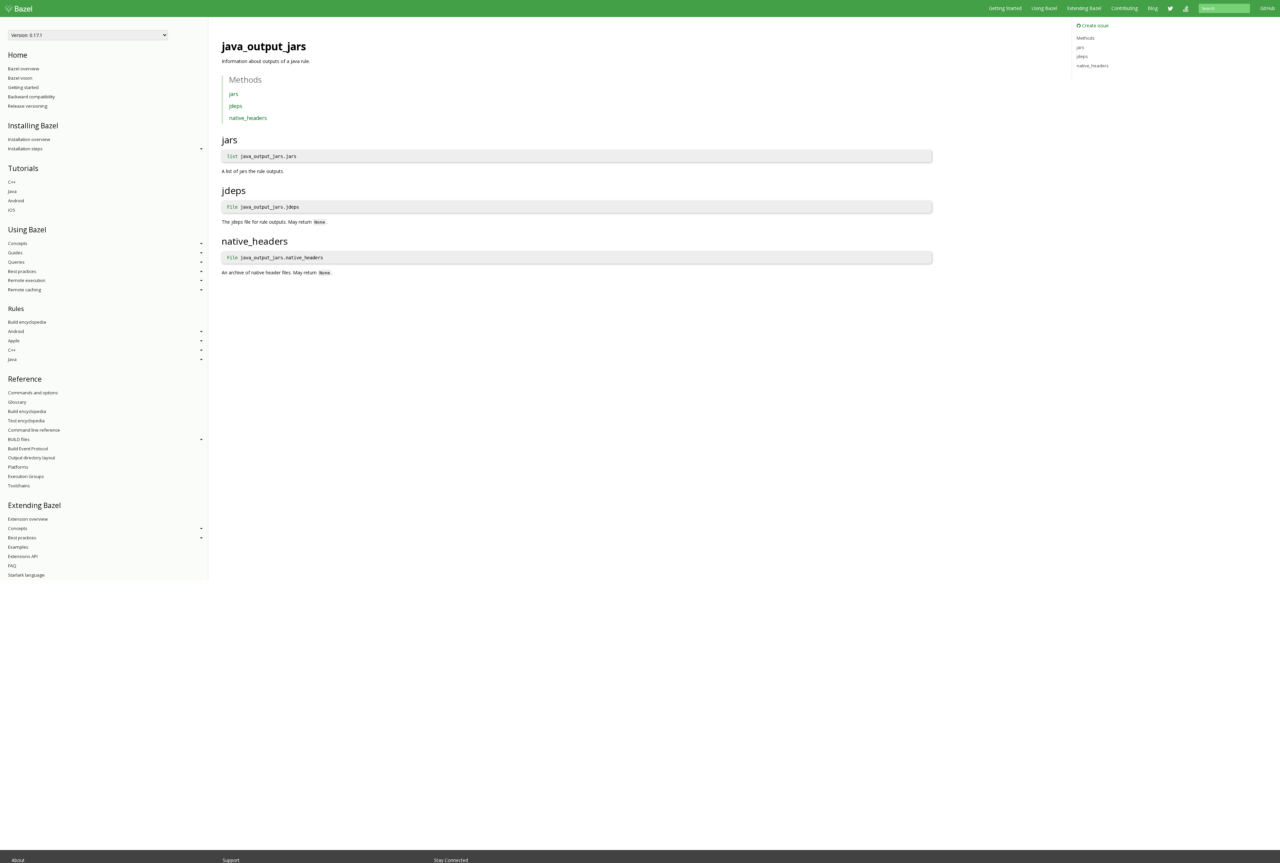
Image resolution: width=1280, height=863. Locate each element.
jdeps (235, 106)
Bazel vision (20, 78)
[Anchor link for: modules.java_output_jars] (311, 45)
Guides (15, 253)
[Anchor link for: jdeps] (250, 190)
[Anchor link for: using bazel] (49, 229)
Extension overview (28, 519)
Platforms (18, 467)
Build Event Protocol (28, 449)
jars (233, 94)
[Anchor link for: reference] (45, 378)
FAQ (12, 566)
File (232, 207)
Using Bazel (1044, 8)
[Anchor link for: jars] (242, 139)
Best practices (22, 271)
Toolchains (19, 486)
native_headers (248, 118)
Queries (16, 262)
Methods (1086, 38)
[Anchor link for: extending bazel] (64, 504)
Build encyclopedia (27, 322)
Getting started (23, 87)
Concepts (17, 243)
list (232, 156)
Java (12, 191)
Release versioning (27, 106)
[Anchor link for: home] (30, 54)
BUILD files (19, 439)
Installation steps (25, 149)
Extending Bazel (1084, 8)
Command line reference (34, 430)
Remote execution (26, 280)
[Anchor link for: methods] (266, 79)
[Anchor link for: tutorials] (41, 167)
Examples (18, 547)
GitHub (1267, 8)
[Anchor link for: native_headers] (292, 240)
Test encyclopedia (26, 421)
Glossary (17, 402)
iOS (11, 210)
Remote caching (24, 290)
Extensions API (23, 556)
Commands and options (33, 393)
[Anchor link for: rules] (27, 308)
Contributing (1124, 8)
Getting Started (1005, 8)
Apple (14, 341)
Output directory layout (31, 458)
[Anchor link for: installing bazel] (61, 125)
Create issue (1095, 25)
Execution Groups (26, 476)
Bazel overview (23, 69)
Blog (1153, 8)
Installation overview (29, 139)
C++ (12, 182)
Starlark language (26, 575)
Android (16, 201)
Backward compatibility (31, 97)
